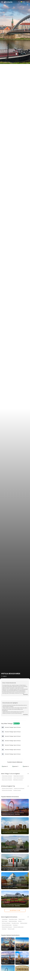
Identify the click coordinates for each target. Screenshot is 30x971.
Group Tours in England (7, 779)
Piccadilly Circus (15, 923)
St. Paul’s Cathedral (6, 923)
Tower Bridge (4, 919)
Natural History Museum (7, 927)
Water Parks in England (18, 776)
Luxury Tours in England (18, 777)
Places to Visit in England (7, 788)
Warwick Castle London (18, 927)
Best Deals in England (18, 779)
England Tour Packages (19, 788)
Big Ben (20, 921)
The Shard (4, 928)
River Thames (21, 919)
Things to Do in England (7, 790)
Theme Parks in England (7, 776)
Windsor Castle (11, 928)
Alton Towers (4, 921)
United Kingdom (5, 949)
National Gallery (23, 923)
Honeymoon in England (7, 777)
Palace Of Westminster (6, 925)
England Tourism (17, 790)
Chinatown (15, 925)
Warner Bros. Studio (13, 919)
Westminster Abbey (13, 921)
